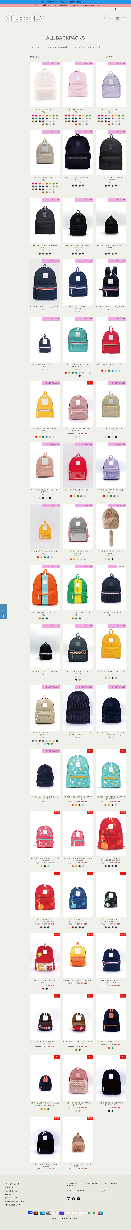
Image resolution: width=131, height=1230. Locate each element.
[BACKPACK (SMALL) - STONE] (116, 118)
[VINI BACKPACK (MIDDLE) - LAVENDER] (85, 496)
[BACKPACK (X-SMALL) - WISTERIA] (53, 192)
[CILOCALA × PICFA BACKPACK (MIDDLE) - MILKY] (41, 744)
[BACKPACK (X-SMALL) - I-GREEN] (46, 189)
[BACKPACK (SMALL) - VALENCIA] (109, 124)
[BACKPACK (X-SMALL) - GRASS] (57, 183)
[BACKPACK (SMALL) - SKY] (102, 118)
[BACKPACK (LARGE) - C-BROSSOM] (36, 124)
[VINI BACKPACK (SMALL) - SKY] (114, 496)
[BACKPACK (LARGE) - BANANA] (50, 115)
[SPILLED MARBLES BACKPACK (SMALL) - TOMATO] (73, 927)
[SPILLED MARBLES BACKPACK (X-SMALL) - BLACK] (116, 927)
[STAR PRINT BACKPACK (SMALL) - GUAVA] (105, 437)
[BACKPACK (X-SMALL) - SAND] (57, 186)
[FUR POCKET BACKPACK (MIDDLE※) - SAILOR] (112, 1111)
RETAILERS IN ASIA (12, 1205)
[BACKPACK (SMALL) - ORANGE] (112, 115)
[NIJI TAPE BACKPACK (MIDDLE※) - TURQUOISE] (79, 373)
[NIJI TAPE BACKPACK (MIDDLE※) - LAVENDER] (83, 373)
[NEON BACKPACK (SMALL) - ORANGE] (109, 1048)
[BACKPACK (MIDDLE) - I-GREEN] (79, 121)
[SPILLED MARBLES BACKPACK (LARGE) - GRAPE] (112, 866)
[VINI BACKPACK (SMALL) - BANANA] (107, 496)
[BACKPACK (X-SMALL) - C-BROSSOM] (36, 192)
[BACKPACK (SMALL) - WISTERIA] (119, 124)
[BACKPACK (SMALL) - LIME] (119, 115)
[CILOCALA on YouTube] (78, 1198)
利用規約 (8, 1194)
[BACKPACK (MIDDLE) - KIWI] (69, 121)
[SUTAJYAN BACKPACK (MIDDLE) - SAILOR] (46, 988)
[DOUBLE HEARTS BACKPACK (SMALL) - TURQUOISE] (48, 866)
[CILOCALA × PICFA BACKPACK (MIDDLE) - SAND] (36, 741)
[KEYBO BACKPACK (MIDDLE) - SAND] (116, 678)
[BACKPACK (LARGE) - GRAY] (53, 118)
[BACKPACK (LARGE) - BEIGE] (50, 124)
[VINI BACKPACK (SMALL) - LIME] (111, 496)
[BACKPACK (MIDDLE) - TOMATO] (69, 115)
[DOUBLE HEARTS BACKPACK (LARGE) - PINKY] (73, 805)
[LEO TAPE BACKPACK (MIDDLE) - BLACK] (76, 679)
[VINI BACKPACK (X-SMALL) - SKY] (48, 557)
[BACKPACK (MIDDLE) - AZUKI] (76, 121)
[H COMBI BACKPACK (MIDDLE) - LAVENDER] (85, 559)
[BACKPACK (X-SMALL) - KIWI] (36, 189)
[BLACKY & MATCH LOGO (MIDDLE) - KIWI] (46, 253)
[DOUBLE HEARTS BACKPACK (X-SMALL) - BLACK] (79, 866)
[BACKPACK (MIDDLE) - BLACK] (73, 121)
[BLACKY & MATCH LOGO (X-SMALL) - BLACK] (105, 253)
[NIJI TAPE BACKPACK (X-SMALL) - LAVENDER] (53, 437)
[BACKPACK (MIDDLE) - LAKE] (73, 118)
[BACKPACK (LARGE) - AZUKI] (43, 121)
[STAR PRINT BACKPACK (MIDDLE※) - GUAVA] (76, 437)
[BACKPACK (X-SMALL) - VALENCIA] (43, 192)
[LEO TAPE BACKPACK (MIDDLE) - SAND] (79, 679)
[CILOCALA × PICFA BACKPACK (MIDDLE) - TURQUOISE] (45, 744)
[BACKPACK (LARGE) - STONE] (50, 118)
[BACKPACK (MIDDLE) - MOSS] (79, 124)
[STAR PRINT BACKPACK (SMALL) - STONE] (112, 437)
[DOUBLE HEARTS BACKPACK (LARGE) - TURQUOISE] (83, 805)
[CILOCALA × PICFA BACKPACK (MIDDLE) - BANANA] (53, 741)
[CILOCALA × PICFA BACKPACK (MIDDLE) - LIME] (48, 744)
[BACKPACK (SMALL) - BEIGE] (116, 124)
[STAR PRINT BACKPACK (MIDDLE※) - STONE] (79, 437)
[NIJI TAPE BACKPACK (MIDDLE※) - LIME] (73, 373)
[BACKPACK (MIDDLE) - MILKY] (90, 121)
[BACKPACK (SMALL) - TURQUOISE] (116, 121)
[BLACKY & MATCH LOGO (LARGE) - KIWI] (112, 185)
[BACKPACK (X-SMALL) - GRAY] (53, 186)
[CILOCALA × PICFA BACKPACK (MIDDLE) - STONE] (38, 744)
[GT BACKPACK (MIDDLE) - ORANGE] (73, 618)
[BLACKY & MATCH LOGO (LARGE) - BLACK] (105, 185)
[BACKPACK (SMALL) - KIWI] (102, 121)
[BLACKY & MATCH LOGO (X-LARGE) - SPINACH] (79, 185)
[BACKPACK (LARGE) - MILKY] (57, 121)
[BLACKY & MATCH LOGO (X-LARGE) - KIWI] (83, 185)
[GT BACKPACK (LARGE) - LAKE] (46, 618)
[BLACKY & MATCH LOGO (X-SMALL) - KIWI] (116, 253)
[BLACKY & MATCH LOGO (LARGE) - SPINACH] (109, 185)
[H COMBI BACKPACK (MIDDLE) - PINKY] (71, 559)
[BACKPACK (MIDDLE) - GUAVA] (76, 115)
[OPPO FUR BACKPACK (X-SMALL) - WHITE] (116, 559)
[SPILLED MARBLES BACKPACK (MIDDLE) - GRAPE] (48, 927)
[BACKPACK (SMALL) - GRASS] (123, 115)
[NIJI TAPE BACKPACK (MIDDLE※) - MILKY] (86, 373)
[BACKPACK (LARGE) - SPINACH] (33, 118)
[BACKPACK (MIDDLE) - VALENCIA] (76, 124)
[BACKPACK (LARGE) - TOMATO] (36, 115)
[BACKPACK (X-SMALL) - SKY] (36, 186)
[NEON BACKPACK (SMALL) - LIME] (112, 1048)
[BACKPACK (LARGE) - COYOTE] (33, 121)
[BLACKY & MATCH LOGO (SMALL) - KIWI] (79, 253)
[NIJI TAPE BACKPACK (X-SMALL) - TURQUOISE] (50, 437)
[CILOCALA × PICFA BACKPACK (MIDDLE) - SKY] (33, 741)
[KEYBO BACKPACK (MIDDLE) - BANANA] (105, 678)
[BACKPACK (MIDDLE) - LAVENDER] (86, 121)
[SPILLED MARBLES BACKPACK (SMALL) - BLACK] (83, 927)
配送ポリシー (10, 1187)
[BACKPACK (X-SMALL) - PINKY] (40, 183)
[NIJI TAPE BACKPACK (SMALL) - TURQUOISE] (116, 371)
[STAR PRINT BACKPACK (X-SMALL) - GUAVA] (40, 498)
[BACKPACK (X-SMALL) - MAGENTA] (33, 183)
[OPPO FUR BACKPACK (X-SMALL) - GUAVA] (105, 559)
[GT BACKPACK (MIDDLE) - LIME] (76, 618)
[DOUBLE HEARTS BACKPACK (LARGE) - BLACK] (79, 805)
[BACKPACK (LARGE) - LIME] (53, 115)
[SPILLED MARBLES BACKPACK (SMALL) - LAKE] (76, 927)
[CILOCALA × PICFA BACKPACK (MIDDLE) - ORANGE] (52, 744)
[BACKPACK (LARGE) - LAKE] (40, 118)
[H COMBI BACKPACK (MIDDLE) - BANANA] (74, 559)
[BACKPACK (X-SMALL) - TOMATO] (36, 183)
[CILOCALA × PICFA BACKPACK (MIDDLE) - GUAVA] (50, 741)
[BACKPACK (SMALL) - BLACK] (105, 121)
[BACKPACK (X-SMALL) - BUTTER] (40, 192)
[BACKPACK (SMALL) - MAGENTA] (98, 115)
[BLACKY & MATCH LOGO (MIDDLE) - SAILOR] (50, 253)
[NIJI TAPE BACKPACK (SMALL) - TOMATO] (102, 371)
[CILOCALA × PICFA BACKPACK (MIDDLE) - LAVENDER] (46, 741)
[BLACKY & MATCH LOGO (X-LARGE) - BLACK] (73, 185)
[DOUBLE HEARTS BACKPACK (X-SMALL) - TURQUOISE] (83, 866)
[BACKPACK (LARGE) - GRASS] (57, 115)
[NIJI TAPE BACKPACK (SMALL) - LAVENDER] (119, 371)
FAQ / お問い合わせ (12, 1184)
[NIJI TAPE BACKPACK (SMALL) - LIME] (109, 371)
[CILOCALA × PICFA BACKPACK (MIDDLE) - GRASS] (43, 741)
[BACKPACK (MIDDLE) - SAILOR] (76, 118)
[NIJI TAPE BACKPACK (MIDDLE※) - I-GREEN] (90, 373)
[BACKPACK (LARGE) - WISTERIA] (53, 124)
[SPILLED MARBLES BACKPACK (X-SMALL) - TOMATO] (105, 927)
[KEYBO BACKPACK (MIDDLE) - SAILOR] (112, 678)
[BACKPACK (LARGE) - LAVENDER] (53, 121)
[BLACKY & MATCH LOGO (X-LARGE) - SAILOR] (76, 185)
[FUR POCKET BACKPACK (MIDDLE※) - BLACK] (109, 1111)
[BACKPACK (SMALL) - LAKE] (105, 118)
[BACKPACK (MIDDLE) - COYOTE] (66, 121)
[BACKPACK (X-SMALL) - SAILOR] (43, 186)
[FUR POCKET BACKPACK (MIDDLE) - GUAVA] (76, 1111)
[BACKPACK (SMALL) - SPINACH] (98, 118)
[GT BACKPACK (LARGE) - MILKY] (50, 618)
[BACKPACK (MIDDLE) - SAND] (90, 118)
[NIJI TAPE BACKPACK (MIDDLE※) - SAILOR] (79, 376)
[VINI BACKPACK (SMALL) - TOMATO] (104, 496)
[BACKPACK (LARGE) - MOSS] (46, 124)
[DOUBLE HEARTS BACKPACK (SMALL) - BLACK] (45, 866)
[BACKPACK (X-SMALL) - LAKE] (40, 186)
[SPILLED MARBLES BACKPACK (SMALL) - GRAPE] (79, 927)
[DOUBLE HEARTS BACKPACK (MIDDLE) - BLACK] (112, 805)
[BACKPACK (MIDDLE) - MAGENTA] (66, 115)
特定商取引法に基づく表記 (14, 1201)
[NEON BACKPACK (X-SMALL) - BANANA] (45, 1109)
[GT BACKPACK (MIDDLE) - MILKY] (83, 618)
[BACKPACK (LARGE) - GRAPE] (46, 118)
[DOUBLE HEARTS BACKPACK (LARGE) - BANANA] (76, 805)
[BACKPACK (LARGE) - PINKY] (40, 115)
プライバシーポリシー (13, 1198)
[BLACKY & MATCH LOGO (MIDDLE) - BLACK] (40, 253)
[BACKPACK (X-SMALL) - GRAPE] (46, 186)
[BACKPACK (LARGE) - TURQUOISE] (50, 121)
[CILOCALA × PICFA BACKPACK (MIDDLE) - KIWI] (40, 741)
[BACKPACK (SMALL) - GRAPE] (112, 118)
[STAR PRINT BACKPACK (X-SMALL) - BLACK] (50, 498)
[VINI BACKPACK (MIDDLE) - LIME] (78, 496)
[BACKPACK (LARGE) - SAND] (57, 118)
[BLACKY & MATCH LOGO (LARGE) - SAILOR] (116, 185)
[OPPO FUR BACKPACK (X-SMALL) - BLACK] (112, 559)
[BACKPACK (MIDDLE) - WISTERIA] (86, 124)
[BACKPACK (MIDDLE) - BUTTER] (73, 124)
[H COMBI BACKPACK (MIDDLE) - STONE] (78, 559)
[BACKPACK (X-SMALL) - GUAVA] (43, 183)
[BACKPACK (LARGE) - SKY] (36, 118)
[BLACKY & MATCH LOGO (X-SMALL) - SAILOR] (109, 253)
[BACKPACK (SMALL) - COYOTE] (98, 121)
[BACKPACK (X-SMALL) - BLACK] (40, 189)
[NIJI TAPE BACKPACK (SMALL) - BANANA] (105, 371)
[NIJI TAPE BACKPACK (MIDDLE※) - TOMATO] (66, 373)
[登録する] (103, 1190)
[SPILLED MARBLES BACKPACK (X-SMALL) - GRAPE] (112, 927)
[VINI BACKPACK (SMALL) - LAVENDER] (118, 496)
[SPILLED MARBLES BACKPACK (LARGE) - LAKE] (109, 866)
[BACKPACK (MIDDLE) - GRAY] (86, 118)
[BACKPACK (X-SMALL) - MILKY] (57, 189)
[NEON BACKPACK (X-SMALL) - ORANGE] (41, 1109)
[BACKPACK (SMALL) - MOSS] (112, 124)
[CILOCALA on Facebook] (73, 1198)
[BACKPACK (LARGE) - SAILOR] (43, 118)
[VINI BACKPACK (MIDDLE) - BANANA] (74, 496)
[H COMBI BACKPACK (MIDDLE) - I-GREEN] (81, 559)
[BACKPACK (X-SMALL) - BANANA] (50, 183)
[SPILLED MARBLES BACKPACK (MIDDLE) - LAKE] (45, 927)
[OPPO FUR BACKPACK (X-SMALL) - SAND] (109, 559)
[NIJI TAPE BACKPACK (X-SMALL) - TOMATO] (36, 437)
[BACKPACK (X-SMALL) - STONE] (50, 186)
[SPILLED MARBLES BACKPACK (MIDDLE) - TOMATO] (41, 927)
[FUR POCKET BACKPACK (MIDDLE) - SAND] (79, 1111)
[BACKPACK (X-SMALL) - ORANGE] (46, 183)
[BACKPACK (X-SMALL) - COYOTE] (33, 189)
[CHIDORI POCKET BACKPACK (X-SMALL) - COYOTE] (76, 1050)
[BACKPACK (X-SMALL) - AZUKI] (43, 189)
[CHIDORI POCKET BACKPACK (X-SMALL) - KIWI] (79, 1050)
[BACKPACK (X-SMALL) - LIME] (53, 183)
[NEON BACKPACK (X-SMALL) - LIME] (48, 1109)
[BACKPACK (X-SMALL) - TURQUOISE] (50, 189)
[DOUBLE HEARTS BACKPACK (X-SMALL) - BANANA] (76, 866)
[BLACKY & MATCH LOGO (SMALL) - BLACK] (73, 253)
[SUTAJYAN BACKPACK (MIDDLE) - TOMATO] (43, 988)
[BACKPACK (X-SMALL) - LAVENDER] (53, 189)
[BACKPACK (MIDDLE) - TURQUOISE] (83, 121)
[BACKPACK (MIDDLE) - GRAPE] (79, 118)
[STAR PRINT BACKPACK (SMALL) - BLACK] (116, 437)
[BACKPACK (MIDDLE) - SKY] (69, 118)
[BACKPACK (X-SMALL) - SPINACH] (33, 186)
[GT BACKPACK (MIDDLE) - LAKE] (79, 618)
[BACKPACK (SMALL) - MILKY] (123, 121)
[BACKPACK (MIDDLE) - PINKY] (73, 115)
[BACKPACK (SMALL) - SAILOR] (109, 118)
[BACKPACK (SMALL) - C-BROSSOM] (102, 124)
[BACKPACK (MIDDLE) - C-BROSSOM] (69, 124)
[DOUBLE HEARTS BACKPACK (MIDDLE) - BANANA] (109, 805)
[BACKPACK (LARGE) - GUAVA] (43, 115)
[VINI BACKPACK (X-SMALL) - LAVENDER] (52, 557)
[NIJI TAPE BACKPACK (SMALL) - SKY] (112, 371)
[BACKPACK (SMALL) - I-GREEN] (112, 121)
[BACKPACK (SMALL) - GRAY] (119, 118)
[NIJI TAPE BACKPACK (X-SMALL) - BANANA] (40, 437)
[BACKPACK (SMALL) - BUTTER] (105, 124)
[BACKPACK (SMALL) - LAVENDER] (119, 121)
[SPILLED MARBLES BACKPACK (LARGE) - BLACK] (116, 866)
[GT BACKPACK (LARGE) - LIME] (43, 618)
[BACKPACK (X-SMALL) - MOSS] (46, 192)
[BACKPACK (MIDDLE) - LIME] (86, 115)
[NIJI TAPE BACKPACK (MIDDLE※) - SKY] (76, 373)
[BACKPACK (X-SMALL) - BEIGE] (50, 192)
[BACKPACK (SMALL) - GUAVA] (109, 115)
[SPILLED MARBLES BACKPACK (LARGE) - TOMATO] (105, 866)
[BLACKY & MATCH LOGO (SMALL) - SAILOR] (83, 253)
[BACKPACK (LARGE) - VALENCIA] (43, 124)
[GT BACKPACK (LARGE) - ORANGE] (40, 618)
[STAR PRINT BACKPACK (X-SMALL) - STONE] (46, 498)
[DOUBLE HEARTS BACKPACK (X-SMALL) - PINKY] (73, 866)
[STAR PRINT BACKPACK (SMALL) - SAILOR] (109, 437)
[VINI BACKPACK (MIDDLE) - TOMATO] (71, 496)
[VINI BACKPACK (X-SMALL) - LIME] (45, 557)
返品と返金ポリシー (12, 1191)
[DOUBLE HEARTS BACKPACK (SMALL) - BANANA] (41, 866)
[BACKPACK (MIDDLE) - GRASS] (90, 115)
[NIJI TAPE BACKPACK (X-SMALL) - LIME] (43, 437)
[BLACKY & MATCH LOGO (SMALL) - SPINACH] (76, 253)
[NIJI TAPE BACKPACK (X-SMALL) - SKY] (46, 437)
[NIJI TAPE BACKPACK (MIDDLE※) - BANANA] (69, 373)
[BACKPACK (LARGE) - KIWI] (36, 121)
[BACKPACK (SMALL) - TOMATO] (102, 115)
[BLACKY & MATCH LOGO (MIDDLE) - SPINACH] (43, 253)
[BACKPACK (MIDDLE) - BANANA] (83, 115)
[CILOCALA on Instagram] (68, 1198)
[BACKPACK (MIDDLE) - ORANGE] (79, 115)
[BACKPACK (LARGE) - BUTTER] (40, 124)
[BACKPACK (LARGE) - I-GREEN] (46, 121)
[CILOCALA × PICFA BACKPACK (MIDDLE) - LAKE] (57, 741)
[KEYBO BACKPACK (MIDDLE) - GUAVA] (109, 678)
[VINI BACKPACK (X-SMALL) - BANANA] (41, 557)
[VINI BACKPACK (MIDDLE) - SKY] (81, 496)
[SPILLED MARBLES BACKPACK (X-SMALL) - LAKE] (109, 927)
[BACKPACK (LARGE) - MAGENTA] (33, 115)
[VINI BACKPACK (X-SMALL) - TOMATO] (38, 557)
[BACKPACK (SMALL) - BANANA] (116, 115)
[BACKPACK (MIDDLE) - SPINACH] (66, 118)
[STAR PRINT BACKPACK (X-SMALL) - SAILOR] (43, 498)
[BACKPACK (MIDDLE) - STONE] (83, 118)
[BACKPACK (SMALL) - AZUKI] (109, 121)
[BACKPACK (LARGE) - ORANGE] (46, 115)
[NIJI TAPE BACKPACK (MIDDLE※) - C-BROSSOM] (76, 376)
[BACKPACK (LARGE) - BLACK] (40, 121)
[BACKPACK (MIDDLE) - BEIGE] (83, 124)
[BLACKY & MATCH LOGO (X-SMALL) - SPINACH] (112, 253)
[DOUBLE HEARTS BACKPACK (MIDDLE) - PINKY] (105, 805)
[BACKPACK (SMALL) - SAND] (123, 118)
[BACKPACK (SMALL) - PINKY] (105, 115)
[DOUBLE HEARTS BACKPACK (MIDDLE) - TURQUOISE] (116, 805)
